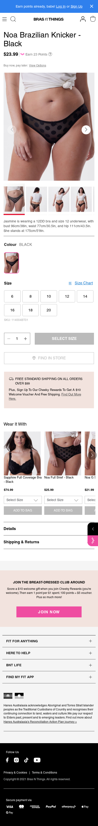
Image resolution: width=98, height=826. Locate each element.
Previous (5, 455)
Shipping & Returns (21, 542)
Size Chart (84, 283)
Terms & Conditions (44, 772)
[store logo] (49, 19)
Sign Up (77, 6)
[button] (86, 130)
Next (92, 455)
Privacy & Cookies (15, 772)
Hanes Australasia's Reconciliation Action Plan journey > (40, 721)
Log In (61, 6)
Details (10, 528)
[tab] (49, 528)
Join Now (49, 612)
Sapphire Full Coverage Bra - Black (23, 480)
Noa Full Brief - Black (59, 477)
